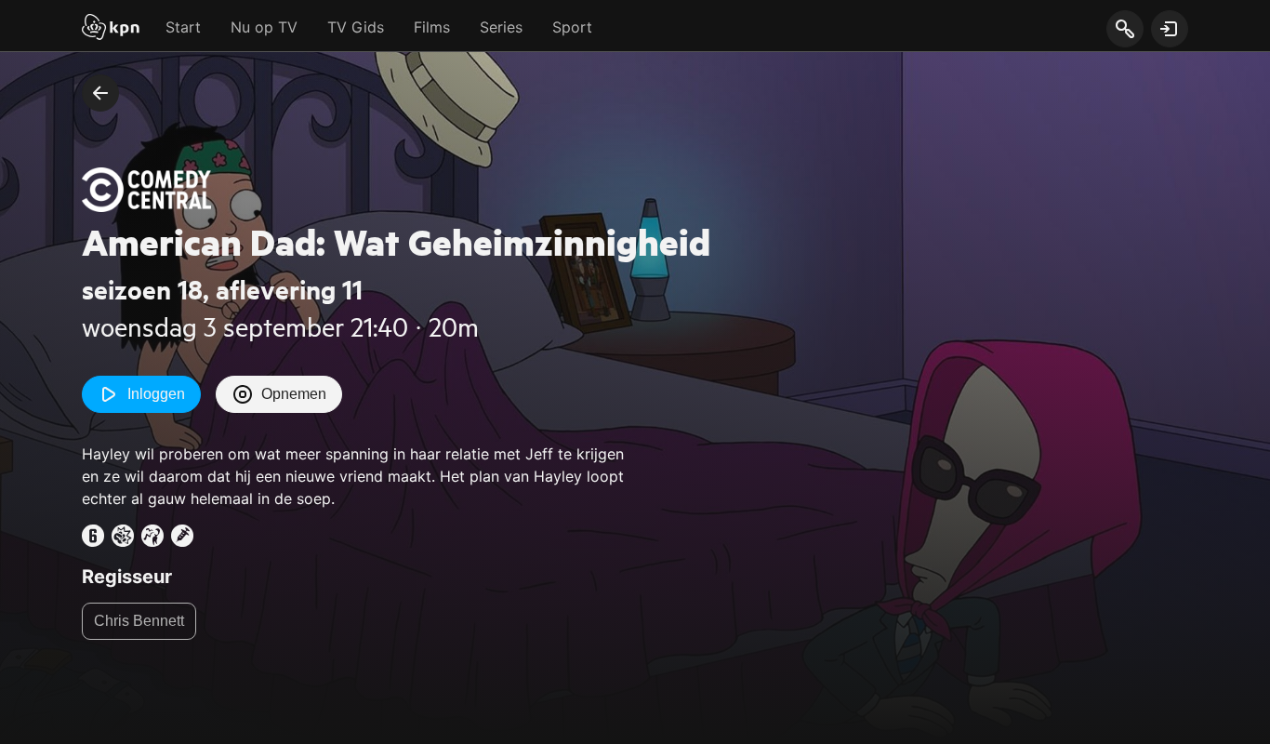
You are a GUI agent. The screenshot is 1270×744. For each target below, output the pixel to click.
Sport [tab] (572, 27)
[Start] (110, 28)
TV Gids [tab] (355, 27)
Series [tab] (501, 27)
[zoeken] (1124, 29)
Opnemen (293, 394)
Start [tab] (183, 27)
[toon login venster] (1169, 28)
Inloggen (156, 394)
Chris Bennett (139, 621)
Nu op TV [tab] (264, 27)
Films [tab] (432, 27)
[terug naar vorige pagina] (100, 93)
